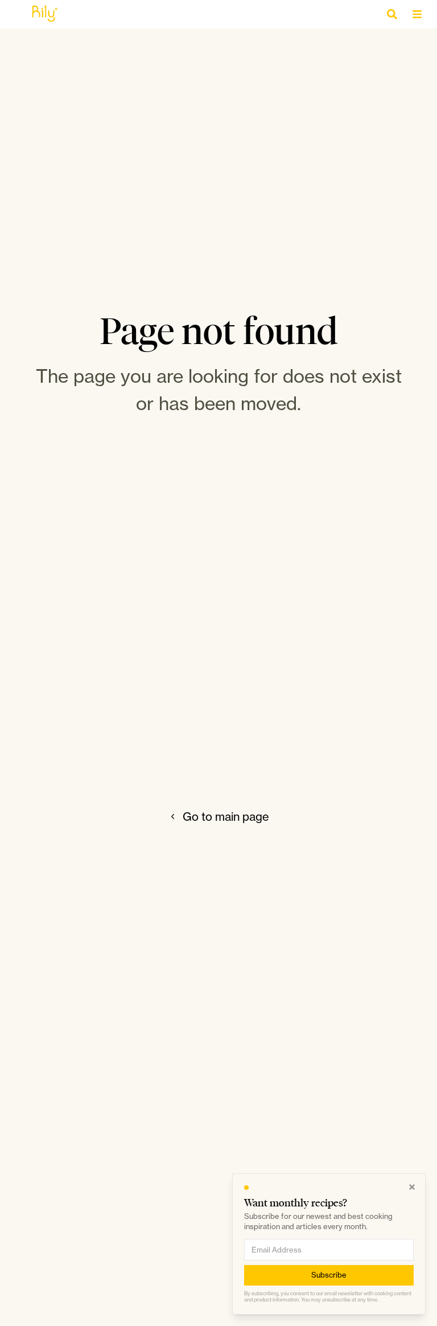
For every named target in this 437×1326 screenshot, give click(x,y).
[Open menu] (419, 14)
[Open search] (394, 14)
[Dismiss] (412, 1187)
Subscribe (329, 1274)
